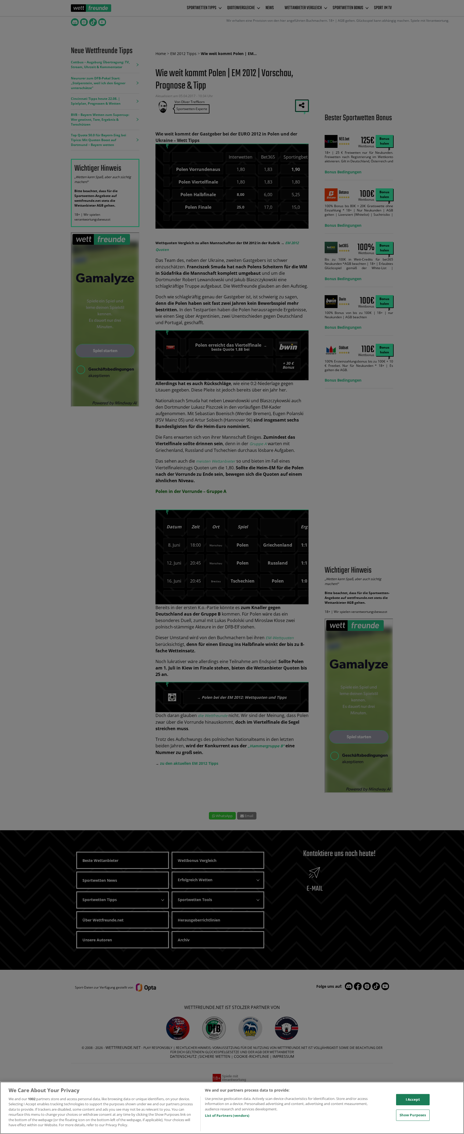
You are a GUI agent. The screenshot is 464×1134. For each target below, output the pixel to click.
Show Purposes (413, 1115)
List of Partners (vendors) (227, 1115)
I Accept (413, 1099)
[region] (232, 1108)
